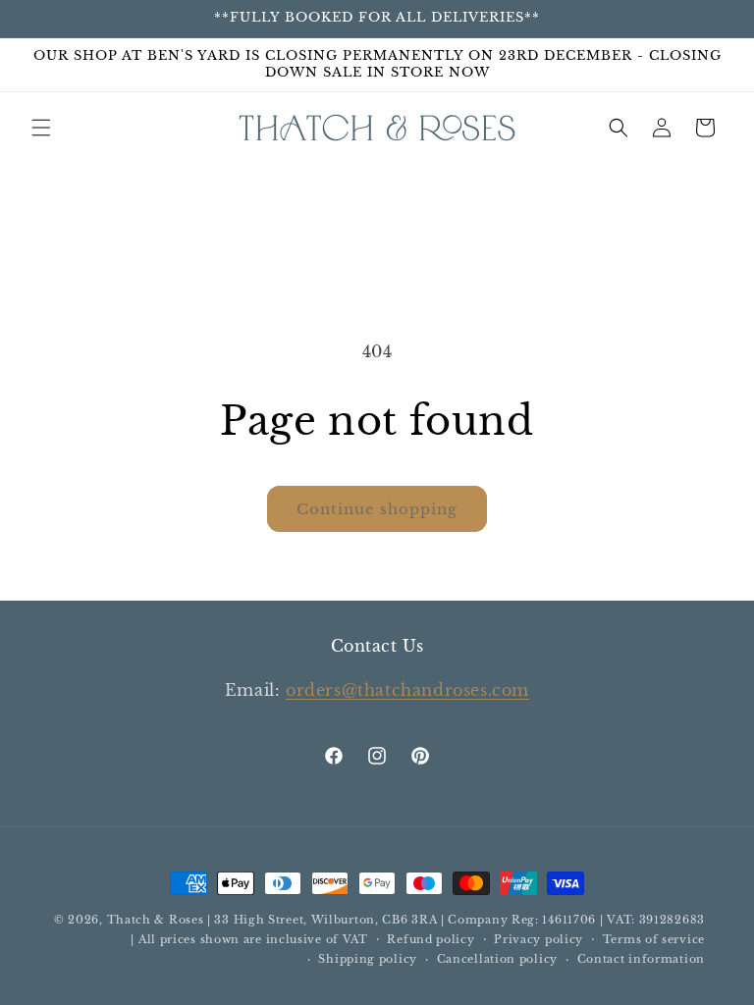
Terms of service (654, 939)
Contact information (641, 959)
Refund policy (430, 939)
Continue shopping (377, 509)
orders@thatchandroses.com (407, 690)
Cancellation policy (497, 959)
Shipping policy (367, 959)
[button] (41, 127)
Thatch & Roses (155, 919)
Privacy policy (538, 939)
